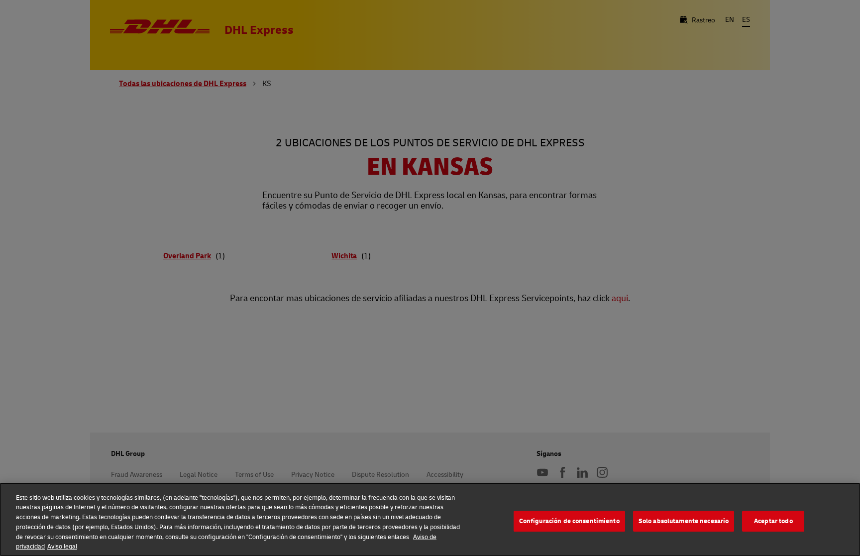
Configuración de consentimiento (569, 521)
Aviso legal (62, 545)
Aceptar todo (773, 521)
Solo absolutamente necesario (684, 521)
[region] (430, 519)
